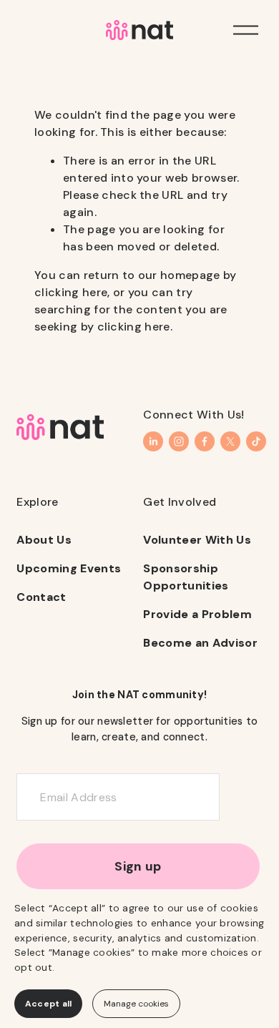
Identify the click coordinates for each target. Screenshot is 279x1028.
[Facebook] (205, 441)
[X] (230, 441)
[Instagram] (179, 441)
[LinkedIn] (153, 441)
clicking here (70, 292)
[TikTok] (256, 441)
